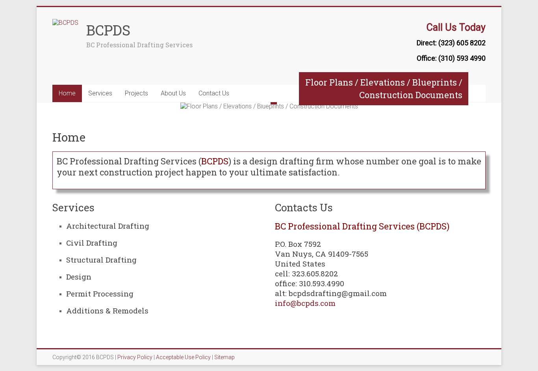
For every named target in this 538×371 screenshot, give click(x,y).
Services (100, 93)
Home (67, 93)
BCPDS (108, 30)
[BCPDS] (65, 22)
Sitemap (224, 357)
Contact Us (214, 93)
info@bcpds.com (305, 303)
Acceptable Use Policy (183, 357)
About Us (173, 93)
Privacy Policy (134, 357)
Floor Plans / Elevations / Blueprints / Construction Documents (383, 88)
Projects (136, 93)
